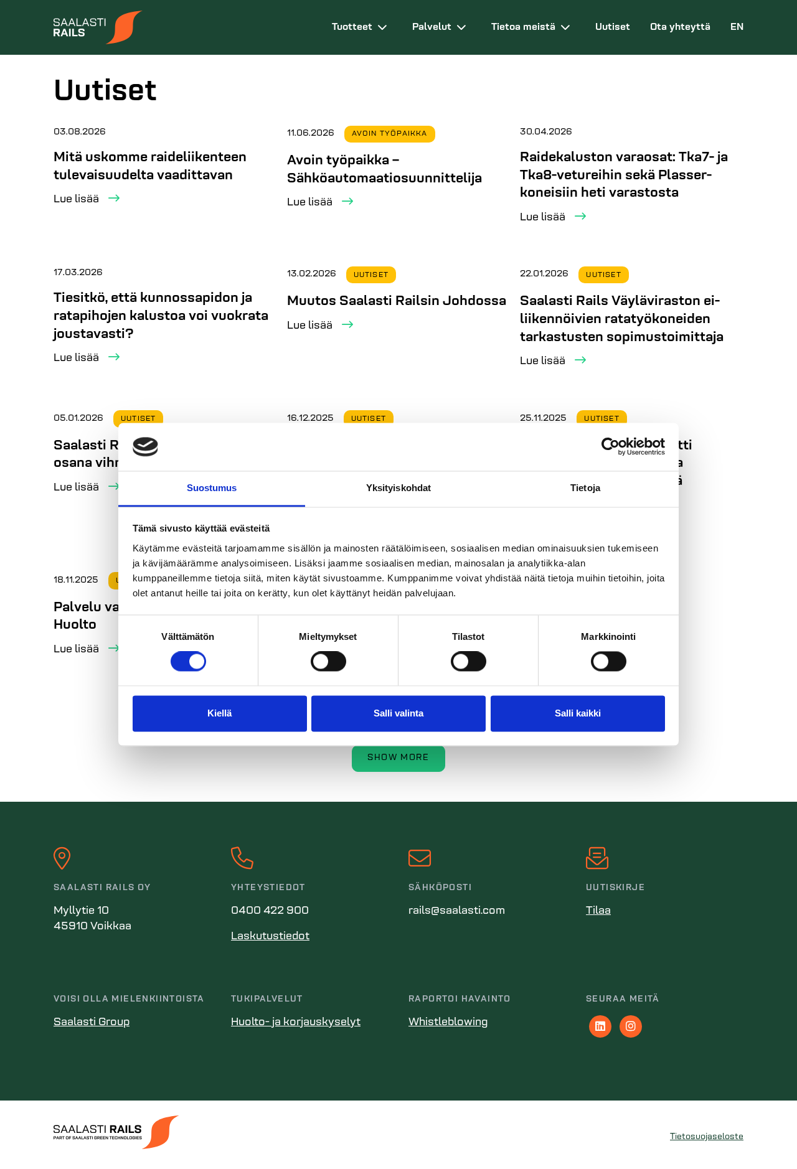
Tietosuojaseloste (706, 1137)
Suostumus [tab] (212, 487)
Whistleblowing (448, 1022)
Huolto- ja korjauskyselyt (296, 1022)
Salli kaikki (578, 713)
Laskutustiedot (270, 936)
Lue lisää (76, 199)
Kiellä (219, 713)
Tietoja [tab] (585, 487)
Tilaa (598, 911)
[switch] (328, 662)
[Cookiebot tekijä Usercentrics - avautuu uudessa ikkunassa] (610, 447)
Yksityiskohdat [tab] (398, 487)
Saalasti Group (92, 1022)
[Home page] (183, 27)
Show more (398, 758)
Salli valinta (398, 713)
